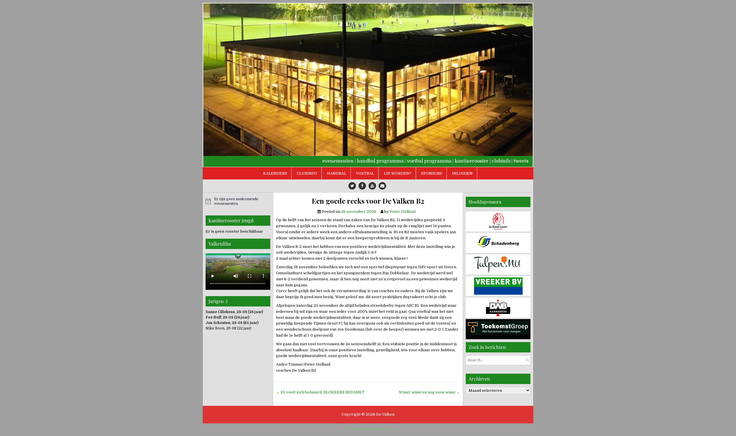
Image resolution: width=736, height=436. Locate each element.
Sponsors (431, 173)
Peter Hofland (402, 211)
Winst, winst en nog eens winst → (429, 392)
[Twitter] (352, 186)
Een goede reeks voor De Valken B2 (368, 201)
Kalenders (275, 173)
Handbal (336, 173)
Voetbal (365, 173)
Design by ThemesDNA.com (368, 429)
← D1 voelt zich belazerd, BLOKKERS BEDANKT (320, 392)
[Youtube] (372, 186)
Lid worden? (397, 173)
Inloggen (462, 173)
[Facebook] (362, 186)
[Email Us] (382, 186)
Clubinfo (307, 173)
